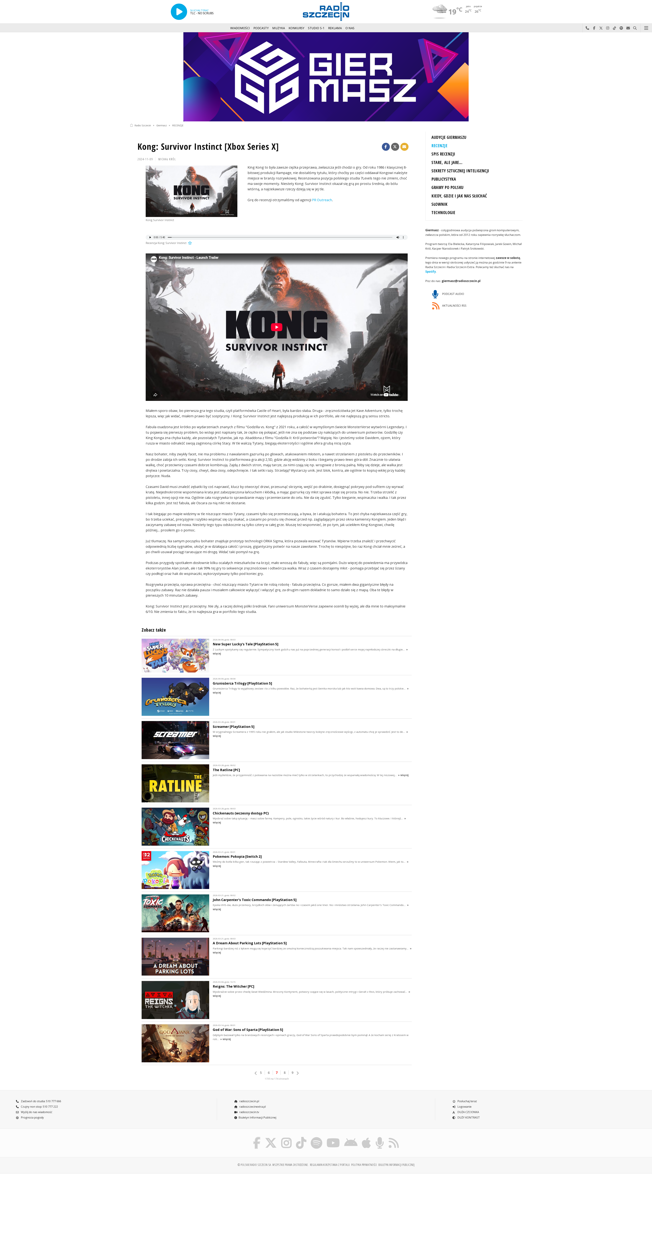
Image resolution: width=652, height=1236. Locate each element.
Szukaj (634, 28)
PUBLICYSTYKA (443, 179)
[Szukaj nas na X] (271, 1138)
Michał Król (167, 159)
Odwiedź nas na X (600, 28)
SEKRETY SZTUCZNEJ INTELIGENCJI (460, 171)
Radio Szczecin (142, 125)
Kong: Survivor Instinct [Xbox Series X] (208, 146)
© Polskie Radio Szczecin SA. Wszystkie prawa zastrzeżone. (273, 1165)
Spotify (430, 272)
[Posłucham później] (189, 243)
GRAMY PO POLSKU (447, 187)
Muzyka (278, 28)
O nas (350, 28)
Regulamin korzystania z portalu (330, 1165)
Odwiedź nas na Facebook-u (594, 28)
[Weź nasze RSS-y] (393, 1138)
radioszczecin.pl (249, 1101)
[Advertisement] (178, 1202)
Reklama (335, 28)
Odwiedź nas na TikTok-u (614, 28)
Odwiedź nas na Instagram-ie (607, 28)
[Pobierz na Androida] (351, 1138)
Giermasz (161, 125)
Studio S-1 (316, 28)
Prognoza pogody (32, 1117)
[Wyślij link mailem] (404, 147)
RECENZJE (177, 125)
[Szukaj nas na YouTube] (333, 1138)
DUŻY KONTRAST (468, 1117)
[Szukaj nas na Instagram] (286, 1138)
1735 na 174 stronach (277, 1078)
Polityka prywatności (364, 1165)
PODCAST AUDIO (452, 294)
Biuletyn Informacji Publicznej (257, 1117)
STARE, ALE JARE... (446, 162)
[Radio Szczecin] (326, 11)
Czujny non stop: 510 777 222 (39, 1106)
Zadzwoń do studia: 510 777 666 (40, 1101)
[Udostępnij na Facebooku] (386, 147)
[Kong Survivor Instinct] (191, 191)
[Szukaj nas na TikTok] (301, 1138)
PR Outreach (322, 200)
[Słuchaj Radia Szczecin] (178, 12)
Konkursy (296, 28)
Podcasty (261, 28)
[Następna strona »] (297, 1073)
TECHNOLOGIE (443, 212)
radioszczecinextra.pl (252, 1106)
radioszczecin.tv (249, 1112)
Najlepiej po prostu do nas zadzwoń (587, 28)
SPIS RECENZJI (443, 154)
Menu (646, 28)
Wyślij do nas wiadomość (628, 28)
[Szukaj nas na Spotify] (316, 1138)
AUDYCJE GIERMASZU (448, 137)
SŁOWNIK (439, 204)
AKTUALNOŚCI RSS (453, 305)
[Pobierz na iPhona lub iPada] (366, 1138)
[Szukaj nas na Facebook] (257, 1138)
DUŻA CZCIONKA (468, 1112)
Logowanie (464, 1106)
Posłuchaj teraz (467, 1101)
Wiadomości (240, 28)
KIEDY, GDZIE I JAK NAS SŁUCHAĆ (459, 196)
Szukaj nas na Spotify (621, 28)
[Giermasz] (326, 76)
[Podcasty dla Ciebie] (379, 1138)
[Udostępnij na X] (395, 147)
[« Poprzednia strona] (256, 1073)
